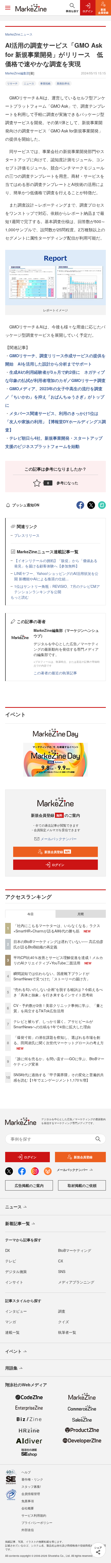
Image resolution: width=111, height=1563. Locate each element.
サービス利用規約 (33, 1515)
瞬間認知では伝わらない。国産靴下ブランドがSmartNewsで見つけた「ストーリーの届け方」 (51, 976)
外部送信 (27, 1529)
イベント (13, 1351)
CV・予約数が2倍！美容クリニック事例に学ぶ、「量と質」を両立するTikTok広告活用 (58, 1008)
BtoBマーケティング (74, 1250)
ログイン (58, 864)
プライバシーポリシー (36, 1522)
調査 (61, 1311)
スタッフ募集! (31, 1486)
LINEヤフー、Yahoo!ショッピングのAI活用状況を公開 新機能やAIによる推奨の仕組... (56, 576)
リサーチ (12, 83)
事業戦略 (45, 83)
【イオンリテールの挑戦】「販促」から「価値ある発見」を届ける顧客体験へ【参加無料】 (55, 563)
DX (7, 1250)
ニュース (29, 83)
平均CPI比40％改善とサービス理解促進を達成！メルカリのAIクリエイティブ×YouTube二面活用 (58, 960)
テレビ (10, 1260)
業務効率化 (63, 83)
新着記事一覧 (17, 1223)
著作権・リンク (32, 1479)
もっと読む (20, 597)
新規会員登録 (57, 852)
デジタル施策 (16, 1271)
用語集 (11, 1368)
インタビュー (16, 1311)
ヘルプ (26, 1472)
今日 (30, 914)
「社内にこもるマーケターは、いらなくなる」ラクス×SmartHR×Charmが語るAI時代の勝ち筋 (56, 928)
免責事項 (27, 1501)
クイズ (63, 1321)
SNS (61, 1271)
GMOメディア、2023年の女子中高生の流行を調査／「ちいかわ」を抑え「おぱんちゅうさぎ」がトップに (54, 397)
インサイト (14, 1282)
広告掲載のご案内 (29, 1185)
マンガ (10, 1321)
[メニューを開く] (7, 7)
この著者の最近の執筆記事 (55, 672)
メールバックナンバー (59, 838)
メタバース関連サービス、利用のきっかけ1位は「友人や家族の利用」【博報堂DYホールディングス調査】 (55, 421)
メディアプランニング (76, 1282)
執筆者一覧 (67, 1332)
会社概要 (27, 1508)
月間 (80, 914)
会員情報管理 (30, 1493)
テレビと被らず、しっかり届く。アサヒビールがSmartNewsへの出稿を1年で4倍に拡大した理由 (53, 1024)
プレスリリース (26, 535)
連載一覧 (12, 1332)
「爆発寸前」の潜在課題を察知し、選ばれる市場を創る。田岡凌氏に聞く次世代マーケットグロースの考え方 (58, 1040)
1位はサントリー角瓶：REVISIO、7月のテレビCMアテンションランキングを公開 (57, 589)
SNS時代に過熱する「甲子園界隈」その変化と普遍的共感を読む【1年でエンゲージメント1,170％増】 (58, 1077)
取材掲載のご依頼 (82, 1185)
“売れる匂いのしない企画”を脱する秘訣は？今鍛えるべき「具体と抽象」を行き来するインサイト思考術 (58, 992)
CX (60, 1260)
